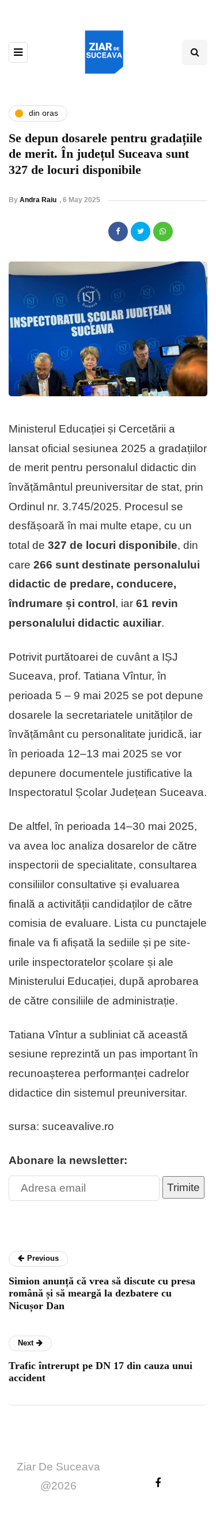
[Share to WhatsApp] (163, 231)
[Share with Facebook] (118, 231)
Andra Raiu (38, 200)
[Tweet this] (140, 231)
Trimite (183, 1187)
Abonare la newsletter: (68, 1160)
